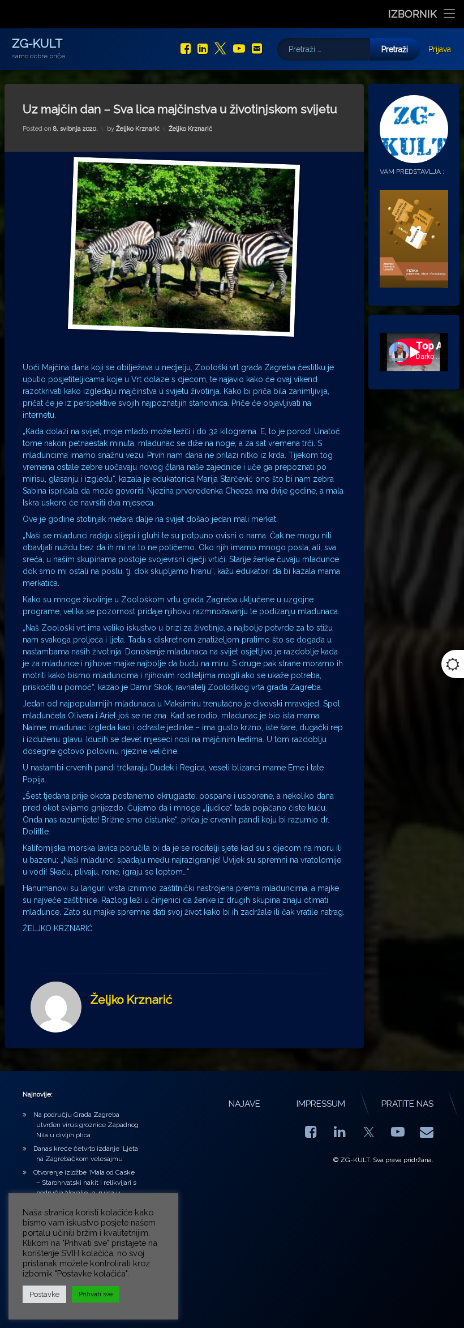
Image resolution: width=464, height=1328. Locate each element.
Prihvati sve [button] (96, 1294)
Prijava (439, 49)
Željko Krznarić (138, 128)
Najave (244, 1104)
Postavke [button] (44, 1294)
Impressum (321, 1104)
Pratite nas (407, 1104)
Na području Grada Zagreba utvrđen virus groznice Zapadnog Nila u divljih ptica (86, 1125)
